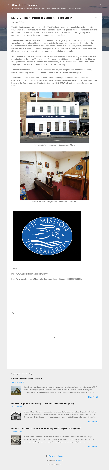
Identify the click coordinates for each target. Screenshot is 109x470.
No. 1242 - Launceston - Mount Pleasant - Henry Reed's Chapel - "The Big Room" (46, 428)
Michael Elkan (59, 460)
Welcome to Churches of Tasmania (26, 379)
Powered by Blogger (56, 456)
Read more (93, 397)
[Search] (100, 6)
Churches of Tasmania (25, 5)
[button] (96, 18)
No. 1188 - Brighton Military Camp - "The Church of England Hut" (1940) (42, 403)
